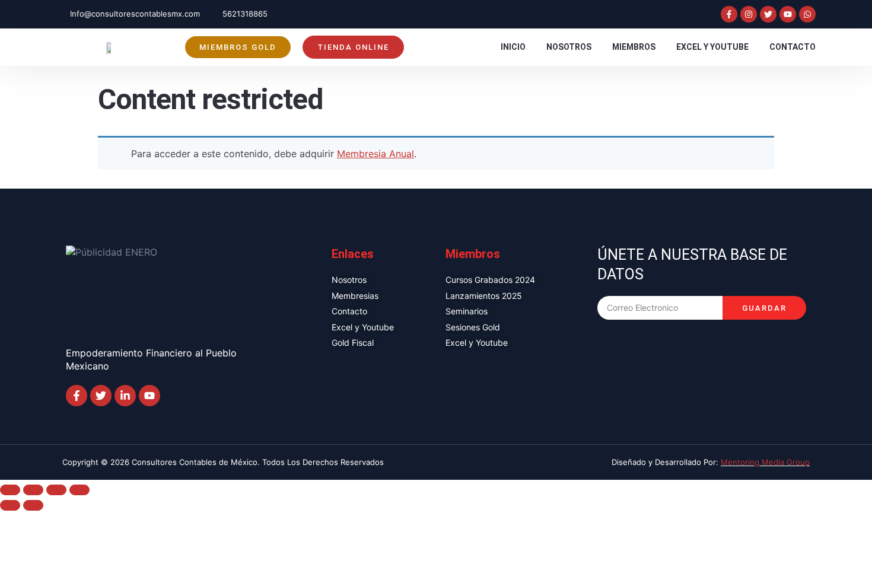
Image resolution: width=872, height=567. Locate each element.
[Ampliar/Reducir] (10, 490)
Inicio (513, 47)
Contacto (792, 47)
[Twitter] (768, 14)
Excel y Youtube (712, 47)
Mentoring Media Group (765, 462)
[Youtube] (787, 14)
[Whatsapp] (807, 14)
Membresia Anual (375, 154)
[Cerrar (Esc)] (79, 490)
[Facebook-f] (729, 14)
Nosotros (568, 47)
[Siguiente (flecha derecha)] (33, 505)
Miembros (633, 47)
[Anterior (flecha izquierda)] (10, 505)
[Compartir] (56, 490)
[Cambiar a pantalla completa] (33, 490)
